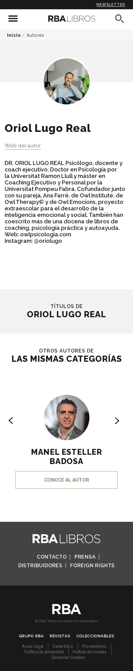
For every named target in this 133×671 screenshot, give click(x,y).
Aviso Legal (32, 646)
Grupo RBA (31, 636)
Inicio (14, 35)
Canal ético (62, 646)
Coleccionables (95, 636)
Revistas (60, 636)
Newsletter (111, 4)
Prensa (85, 557)
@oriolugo (48, 241)
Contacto (51, 557)
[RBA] (66, 612)
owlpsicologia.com (45, 234)
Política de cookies (90, 651)
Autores (35, 35)
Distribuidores (40, 565)
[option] (66, 433)
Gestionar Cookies (68, 657)
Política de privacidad (43, 651)
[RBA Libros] (66, 18)
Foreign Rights (92, 565)
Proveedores (94, 646)
